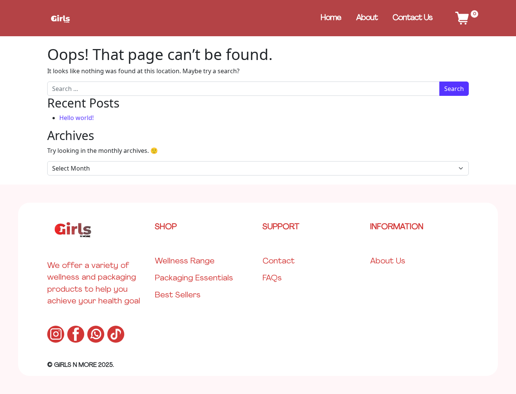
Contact (279, 261)
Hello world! (76, 118)
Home (331, 18)
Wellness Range (185, 261)
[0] (462, 18)
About (367, 18)
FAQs (272, 278)
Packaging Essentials (194, 278)
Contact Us (412, 18)
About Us (387, 261)
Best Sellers (178, 295)
